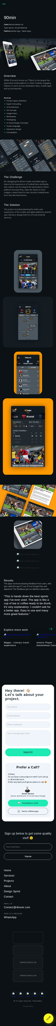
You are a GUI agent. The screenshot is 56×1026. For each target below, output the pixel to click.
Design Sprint (12, 891)
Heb (4, 4)
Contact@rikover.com (17, 907)
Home (7, 870)
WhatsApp (10, 917)
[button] (52, 4)
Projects (9, 880)
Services (9, 875)
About (7, 886)
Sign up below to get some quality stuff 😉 (28, 836)
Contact (8, 896)
